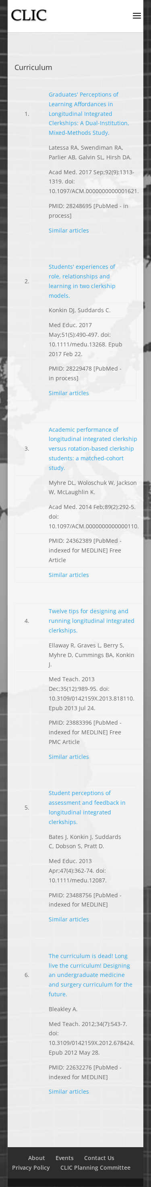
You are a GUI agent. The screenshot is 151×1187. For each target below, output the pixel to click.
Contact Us (99, 1158)
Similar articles (69, 230)
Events (65, 1158)
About (36, 1158)
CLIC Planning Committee (95, 1167)
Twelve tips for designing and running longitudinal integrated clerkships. (91, 620)
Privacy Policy (31, 1167)
